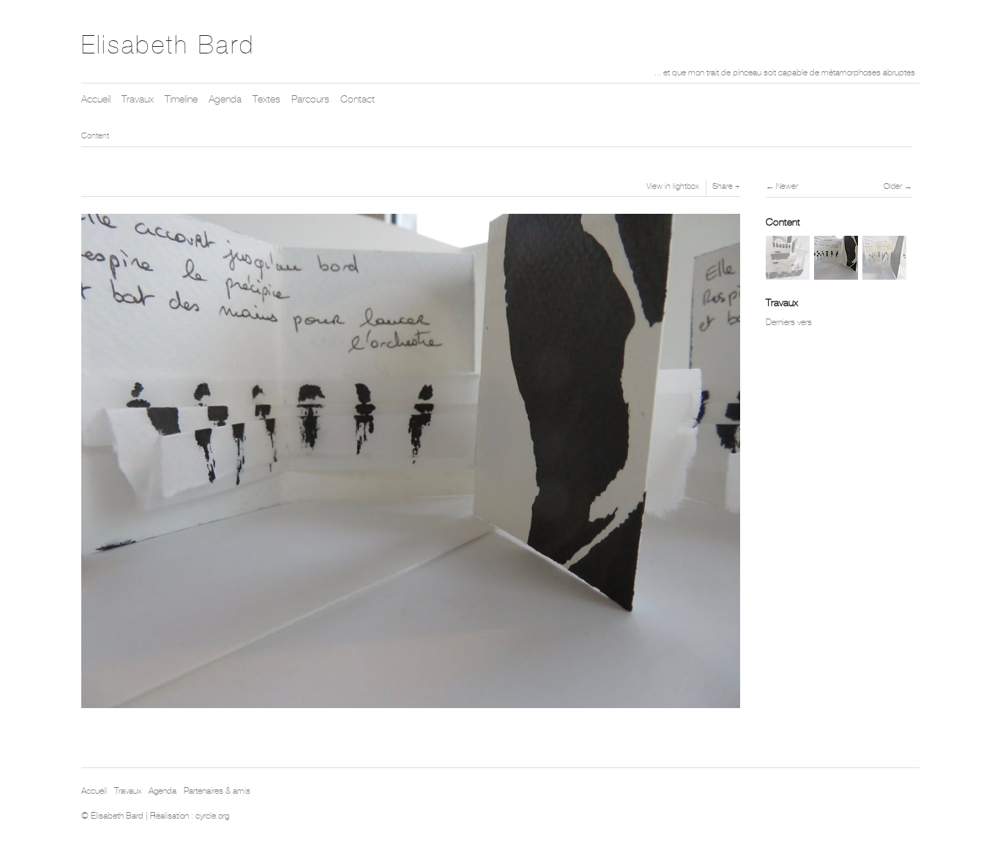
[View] (788, 272)
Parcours (310, 99)
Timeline (181, 99)
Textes (266, 99)
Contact (357, 99)
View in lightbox (672, 186)
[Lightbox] (410, 709)
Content (95, 135)
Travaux (138, 99)
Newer (787, 186)
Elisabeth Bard (168, 45)
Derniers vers (789, 322)
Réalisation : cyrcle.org (189, 816)
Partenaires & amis (217, 791)
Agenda (225, 99)
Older (893, 186)
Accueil (96, 99)
